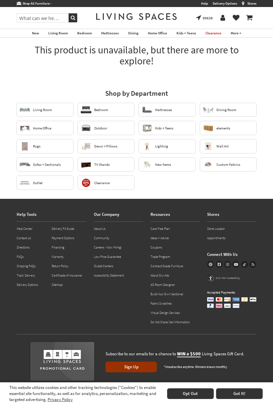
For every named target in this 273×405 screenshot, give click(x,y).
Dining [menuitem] (133, 33)
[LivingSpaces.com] (136, 16)
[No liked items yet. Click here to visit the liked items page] (236, 18)
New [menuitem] (35, 33)
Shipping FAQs (26, 266)
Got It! (239, 393)
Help (204, 3)
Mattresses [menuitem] (110, 33)
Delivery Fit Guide (63, 229)
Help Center (24, 229)
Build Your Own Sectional (166, 294)
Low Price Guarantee (107, 257)
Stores (251, 3)
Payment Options (63, 238)
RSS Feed (252, 264)
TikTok (244, 264)
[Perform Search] (73, 17)
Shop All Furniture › (36, 3)
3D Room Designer (162, 285)
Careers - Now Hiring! (108, 247)
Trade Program (160, 257)
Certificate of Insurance (67, 275)
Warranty (58, 257)
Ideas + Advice (159, 238)
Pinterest (210, 264)
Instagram (227, 264)
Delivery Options (225, 3)
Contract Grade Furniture (166, 266)
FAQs (20, 257)
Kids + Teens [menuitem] (186, 33)
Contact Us (24, 238)
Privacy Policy (60, 399)
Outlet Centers (103, 266)
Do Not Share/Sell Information (170, 322)
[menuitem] (249, 18)
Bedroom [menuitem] (84, 33)
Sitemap (57, 285)
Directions (23, 247)
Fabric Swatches (161, 303)
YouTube (235, 264)
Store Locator (216, 229)
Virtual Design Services (165, 313)
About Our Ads (159, 275)
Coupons (156, 247)
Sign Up (131, 366)
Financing (58, 247)
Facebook (219, 264)
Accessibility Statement (109, 275)
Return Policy (60, 266)
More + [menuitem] (236, 33)
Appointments (216, 238)
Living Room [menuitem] (58, 33)
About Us (100, 229)
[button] (223, 278)
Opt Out (190, 393)
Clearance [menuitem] (213, 33)
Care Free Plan (160, 229)
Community (101, 238)
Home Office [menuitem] (157, 33)
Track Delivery (26, 275)
